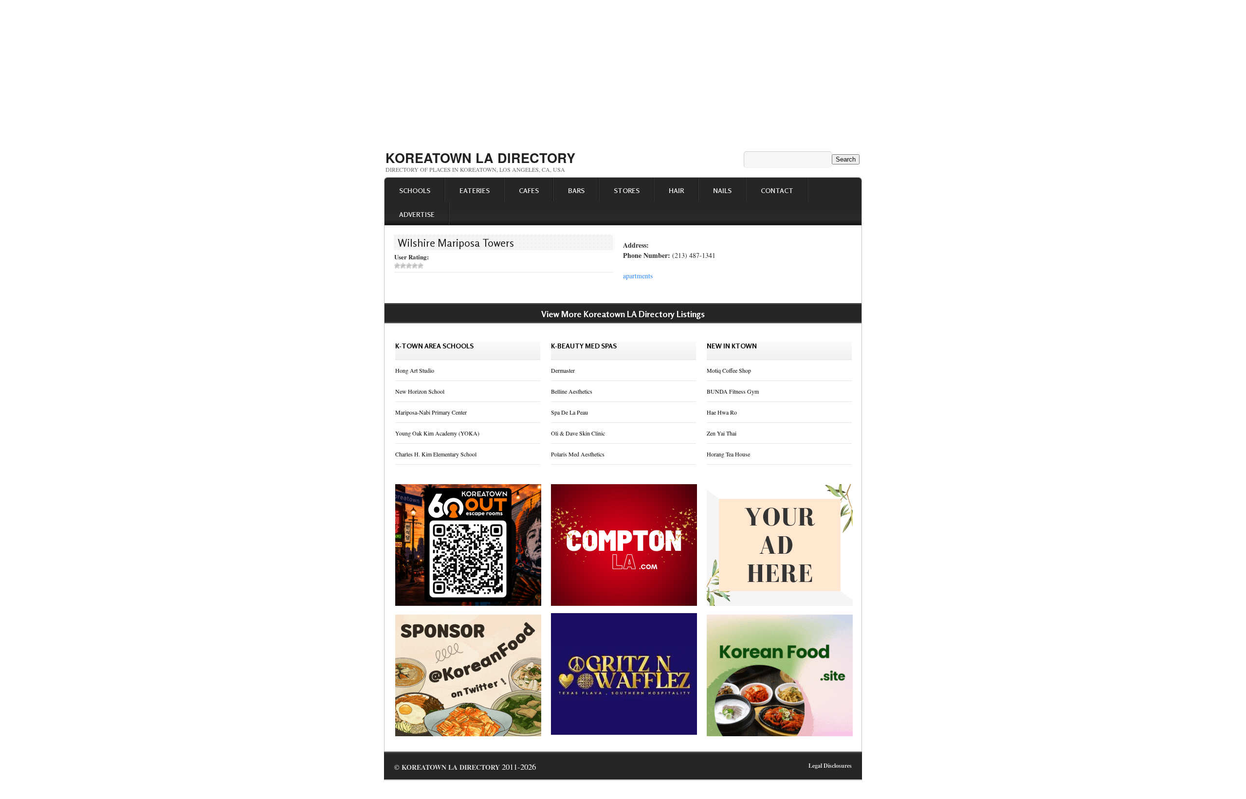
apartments (638, 275)
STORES (627, 190)
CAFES (529, 190)
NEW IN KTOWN (732, 346)
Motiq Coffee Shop (729, 370)
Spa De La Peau (569, 412)
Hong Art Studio (414, 370)
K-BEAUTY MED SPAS (584, 346)
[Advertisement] (623, 72)
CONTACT (777, 190)
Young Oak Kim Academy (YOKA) (437, 433)
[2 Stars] (403, 266)
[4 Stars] (415, 266)
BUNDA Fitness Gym (733, 391)
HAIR (676, 190)
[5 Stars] (420, 266)
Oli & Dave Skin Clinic (578, 433)
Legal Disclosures (830, 766)
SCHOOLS (414, 190)
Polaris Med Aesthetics (578, 454)
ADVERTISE (417, 214)
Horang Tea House (728, 454)
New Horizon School (419, 391)
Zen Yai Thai (721, 433)
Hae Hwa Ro (722, 412)
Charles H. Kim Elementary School (435, 454)
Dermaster (563, 370)
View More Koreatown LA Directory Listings (623, 314)
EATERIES (474, 190)
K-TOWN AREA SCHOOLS (434, 346)
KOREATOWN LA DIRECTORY (480, 157)
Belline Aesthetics (571, 391)
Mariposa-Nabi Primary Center (431, 412)
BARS (576, 190)
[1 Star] (397, 266)
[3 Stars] (409, 266)
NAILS (722, 190)
